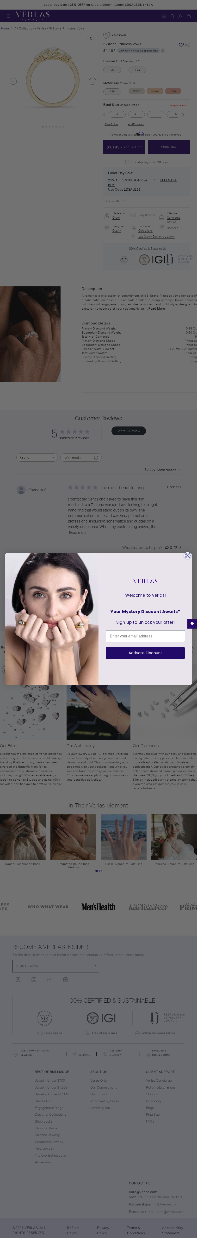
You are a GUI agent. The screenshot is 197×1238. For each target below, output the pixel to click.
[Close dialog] (187, 555)
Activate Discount (145, 653)
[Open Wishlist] (192, 624)
